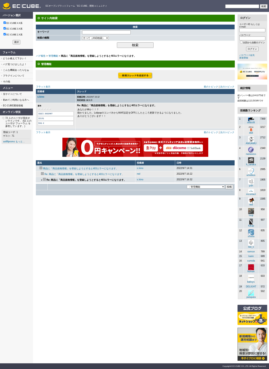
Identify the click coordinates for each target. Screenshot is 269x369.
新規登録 (243, 57)
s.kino (40, 96)
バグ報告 (41, 55)
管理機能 (53, 55)
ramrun (251, 251)
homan (251, 271)
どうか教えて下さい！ (14, 58)
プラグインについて (13, 75)
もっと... (20, 141)
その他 (6, 81)
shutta (251, 236)
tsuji (251, 215)
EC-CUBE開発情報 (12, 105)
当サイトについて (12, 94)
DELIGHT (251, 286)
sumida (251, 260)
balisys (251, 281)
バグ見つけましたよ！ (14, 64)
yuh (251, 185)
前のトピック (211, 86)
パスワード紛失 (247, 55)
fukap (251, 225)
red (138, 173)
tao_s (251, 246)
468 (251, 132)
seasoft (251, 122)
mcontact (251, 194)
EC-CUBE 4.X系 (14, 23)
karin (251, 256)
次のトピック (227, 86)
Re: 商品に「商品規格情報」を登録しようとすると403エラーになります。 (84, 174)
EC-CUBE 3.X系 (14, 29)
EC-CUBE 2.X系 (14, 34)
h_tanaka (251, 164)
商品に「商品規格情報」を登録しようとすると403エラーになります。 (80, 168)
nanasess (251, 154)
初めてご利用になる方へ (15, 99)
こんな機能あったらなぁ (15, 70)
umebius (250, 175)
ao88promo (9, 141)
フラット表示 (43, 86)
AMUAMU (251, 143)
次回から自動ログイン (254, 42)
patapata (251, 297)
